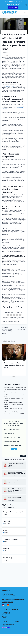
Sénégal (6, 560)
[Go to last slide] (4, 359)
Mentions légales (6, 593)
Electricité (5, 31)
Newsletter (4, 614)
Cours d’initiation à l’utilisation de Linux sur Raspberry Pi (16, 489)
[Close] (26, 5)
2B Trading (6, 548)
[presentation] (14, 352)
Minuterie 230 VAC (21, 328)
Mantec (5, 530)
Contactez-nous (6, 612)
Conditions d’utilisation (7, 594)
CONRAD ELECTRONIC (10, 539)
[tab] (12, 376)
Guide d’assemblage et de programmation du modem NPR (16, 473)
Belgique (6, 532)
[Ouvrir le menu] (24, 12)
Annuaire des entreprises (8, 624)
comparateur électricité (9, 86)
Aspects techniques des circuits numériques (14, 498)
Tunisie (5, 550)
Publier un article (6, 613)
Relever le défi (13, 7)
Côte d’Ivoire (7, 523)
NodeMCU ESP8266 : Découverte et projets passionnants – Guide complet (7, 330)
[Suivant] (24, 359)
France (5, 541)
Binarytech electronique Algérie (13, 512)
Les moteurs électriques (14, 480)
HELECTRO (6, 521)
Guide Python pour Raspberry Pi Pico (16, 464)
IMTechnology (7, 558)
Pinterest (4, 617)
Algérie (5, 514)
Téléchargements (6, 626)
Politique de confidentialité (8, 595)
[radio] (7, 314)
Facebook (4, 616)
